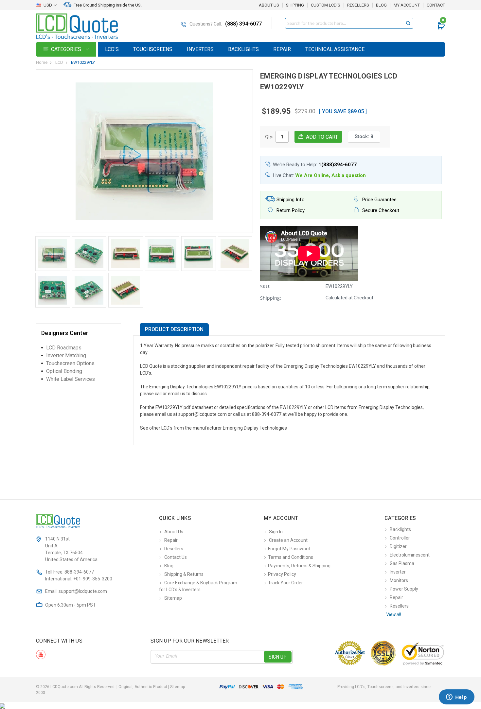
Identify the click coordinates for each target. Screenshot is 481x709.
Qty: (269, 136)
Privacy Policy (282, 574)
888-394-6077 (79, 572)
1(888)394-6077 (337, 165)
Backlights (243, 49)
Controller (400, 538)
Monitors (399, 580)
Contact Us (175, 557)
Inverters (200, 49)
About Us (269, 5)
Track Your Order (285, 582)
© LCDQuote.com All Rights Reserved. (110, 686)
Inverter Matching (66, 355)
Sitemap (173, 598)
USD (48, 5)
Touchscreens (152, 49)
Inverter (398, 572)
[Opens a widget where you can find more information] (456, 697)
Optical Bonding (64, 371)
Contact (436, 5)
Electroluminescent (410, 555)
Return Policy (290, 210)
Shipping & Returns (184, 574)
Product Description (174, 329)
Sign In (276, 531)
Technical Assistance (335, 49)
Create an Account (288, 540)
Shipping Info (290, 200)
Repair (282, 49)
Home (41, 62)
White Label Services (70, 379)
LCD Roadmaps (63, 348)
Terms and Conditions (290, 557)
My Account (407, 5)
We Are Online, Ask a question (330, 175)
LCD (59, 62)
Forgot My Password (289, 548)
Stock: (364, 136)
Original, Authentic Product (142, 686)
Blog (381, 5)
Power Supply (404, 589)
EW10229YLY (83, 62)
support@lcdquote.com (83, 591)
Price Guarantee (379, 200)
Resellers (358, 5)
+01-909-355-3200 (92, 578)
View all (393, 614)
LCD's (112, 49)
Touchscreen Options (70, 363)
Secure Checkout (380, 210)
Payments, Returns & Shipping (299, 565)
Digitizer (398, 546)
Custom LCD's (325, 5)
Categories (66, 49)
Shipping (295, 5)
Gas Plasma (402, 563)
